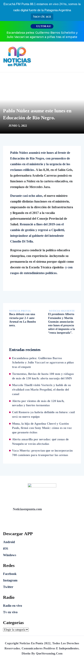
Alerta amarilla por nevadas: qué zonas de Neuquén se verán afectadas (40, 441)
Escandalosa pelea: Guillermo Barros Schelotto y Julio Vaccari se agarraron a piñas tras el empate (42, 35)
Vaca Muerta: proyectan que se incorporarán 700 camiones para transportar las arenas (42, 453)
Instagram (10, 580)
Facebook (10, 574)
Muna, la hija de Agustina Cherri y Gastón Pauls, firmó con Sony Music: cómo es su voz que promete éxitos (42, 428)
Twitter (8, 587)
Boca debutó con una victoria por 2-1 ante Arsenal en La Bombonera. (22, 320)
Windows (9, 555)
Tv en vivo (10, 612)
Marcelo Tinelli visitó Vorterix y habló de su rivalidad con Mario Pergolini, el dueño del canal (41, 389)
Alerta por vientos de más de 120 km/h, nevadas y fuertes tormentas (38, 403)
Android (9, 542)
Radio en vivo (12, 605)
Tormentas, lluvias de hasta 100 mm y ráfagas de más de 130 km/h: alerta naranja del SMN (43, 376)
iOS (5, 548)
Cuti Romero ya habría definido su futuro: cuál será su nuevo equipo (43, 414)
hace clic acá (42, 16)
